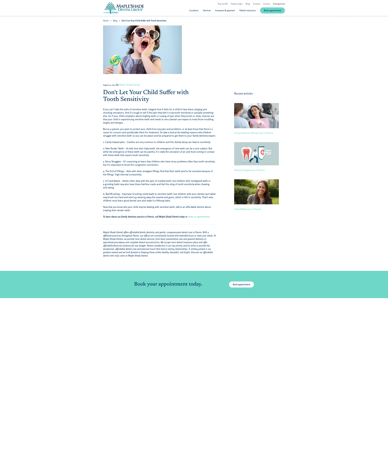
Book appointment (241, 284)
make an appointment (198, 216)
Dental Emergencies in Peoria (249, 170)
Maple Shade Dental (129, 84)
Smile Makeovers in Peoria (247, 209)
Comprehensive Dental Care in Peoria (253, 132)
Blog (115, 20)
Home (106, 20)
